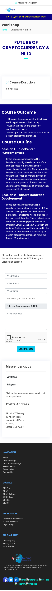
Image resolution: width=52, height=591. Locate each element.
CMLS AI (6, 488)
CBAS (5, 491)
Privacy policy (9, 543)
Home (4, 30)
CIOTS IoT (7, 503)
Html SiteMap (9, 546)
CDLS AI (6, 500)
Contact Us (8, 472)
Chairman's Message (12, 463)
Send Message (26, 349)
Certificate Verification (13, 519)
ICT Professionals (10, 522)
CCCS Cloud (8, 497)
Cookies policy (9, 540)
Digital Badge (9, 524)
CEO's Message (10, 460)
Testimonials (8, 469)
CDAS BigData (9, 494)
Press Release (9, 466)
